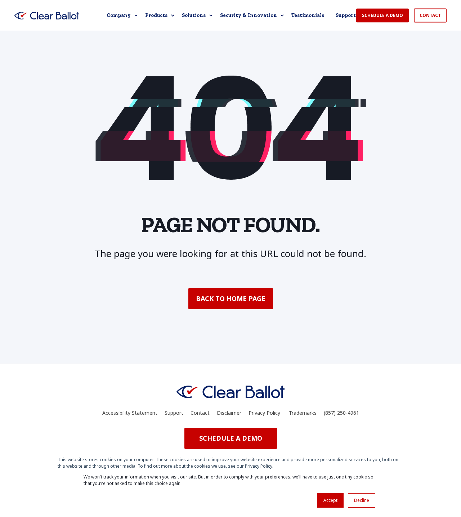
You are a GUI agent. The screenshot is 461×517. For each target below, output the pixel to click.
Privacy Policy (264, 412)
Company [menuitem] (119, 15)
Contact (200, 412)
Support (174, 412)
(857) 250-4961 (341, 412)
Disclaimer (229, 412)
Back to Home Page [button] (230, 298)
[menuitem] (136, 15)
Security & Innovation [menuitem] (248, 15)
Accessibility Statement (129, 412)
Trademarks (303, 412)
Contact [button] (430, 15)
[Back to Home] (46, 15)
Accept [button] (330, 500)
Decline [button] (361, 500)
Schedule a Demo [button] (382, 15)
